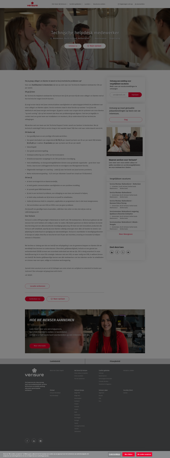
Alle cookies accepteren (144, 454)
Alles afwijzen (129, 454)
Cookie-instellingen (114, 454)
